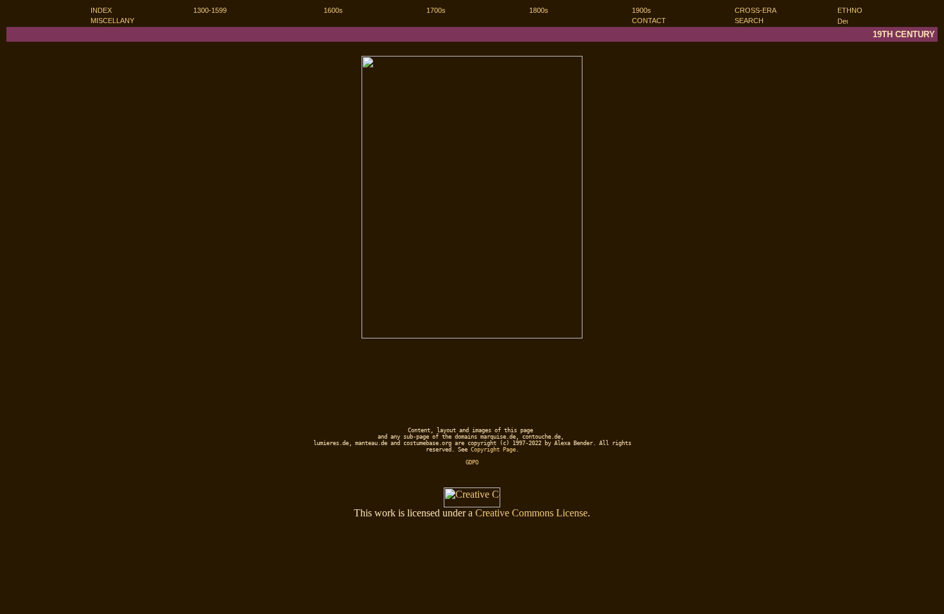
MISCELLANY (112, 20)
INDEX (101, 10)
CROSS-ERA (755, 10)
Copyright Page (493, 449)
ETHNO (849, 10)
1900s (641, 10)
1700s (436, 10)
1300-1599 (210, 10)
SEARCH (749, 20)
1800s (538, 10)
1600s (333, 10)
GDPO (472, 462)
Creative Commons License (531, 512)
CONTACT (649, 20)
